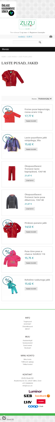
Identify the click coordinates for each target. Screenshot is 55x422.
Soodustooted (27, 343)
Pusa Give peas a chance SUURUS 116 (35, 252)
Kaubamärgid (27, 340)
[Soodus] (12, 128)
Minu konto (27, 359)
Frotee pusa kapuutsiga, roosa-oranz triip (37, 110)
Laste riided (12, 57)
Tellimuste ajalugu (27, 362)
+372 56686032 (27, 383)
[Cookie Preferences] (4, 418)
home (3, 57)
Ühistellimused (27, 326)
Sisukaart (27, 348)
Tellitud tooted (27, 364)
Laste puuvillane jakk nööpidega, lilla (36, 139)
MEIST (27, 329)
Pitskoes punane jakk (36, 223)
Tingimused (27, 321)
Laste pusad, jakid (25, 57)
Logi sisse (23, 32)
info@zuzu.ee (27, 386)
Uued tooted (27, 345)
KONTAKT (27, 324)
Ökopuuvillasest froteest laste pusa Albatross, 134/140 (35, 197)
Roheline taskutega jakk (37, 279)
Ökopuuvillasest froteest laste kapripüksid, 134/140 (35, 169)
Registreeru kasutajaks (37, 32)
